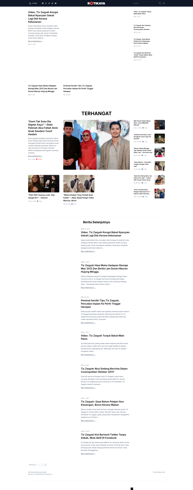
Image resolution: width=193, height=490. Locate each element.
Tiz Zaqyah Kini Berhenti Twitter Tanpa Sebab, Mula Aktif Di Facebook (143, 55)
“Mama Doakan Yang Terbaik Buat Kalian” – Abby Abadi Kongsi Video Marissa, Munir (78, 198)
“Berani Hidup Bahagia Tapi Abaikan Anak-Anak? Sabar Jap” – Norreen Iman (143, 150)
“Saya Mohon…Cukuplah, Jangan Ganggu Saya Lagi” (142, 164)
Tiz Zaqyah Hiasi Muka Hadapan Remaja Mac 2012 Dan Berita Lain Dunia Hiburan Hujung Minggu (42, 88)
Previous (32, 465)
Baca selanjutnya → (35, 41)
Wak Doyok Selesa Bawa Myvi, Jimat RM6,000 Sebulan (142, 123)
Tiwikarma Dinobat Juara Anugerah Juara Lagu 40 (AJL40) (142, 136)
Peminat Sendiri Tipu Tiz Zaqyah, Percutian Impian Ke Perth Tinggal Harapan (78, 88)
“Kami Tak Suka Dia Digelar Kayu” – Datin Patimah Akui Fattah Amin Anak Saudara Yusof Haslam (43, 128)
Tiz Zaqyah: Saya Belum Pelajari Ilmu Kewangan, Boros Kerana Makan (142, 41)
